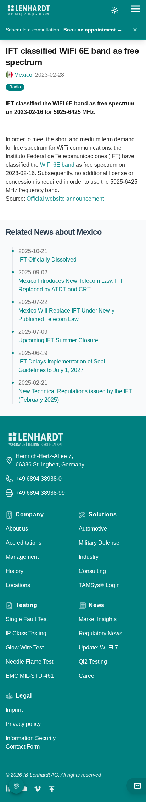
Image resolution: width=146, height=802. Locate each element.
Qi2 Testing (93, 662)
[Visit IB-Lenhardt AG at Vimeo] (37, 788)
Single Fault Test (27, 619)
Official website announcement (65, 199)
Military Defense (99, 543)
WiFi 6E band (57, 165)
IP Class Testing (26, 633)
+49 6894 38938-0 (39, 479)
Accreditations (23, 543)
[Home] (29, 10)
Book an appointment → (92, 30)
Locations (18, 585)
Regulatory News (100, 633)
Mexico (23, 75)
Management (22, 557)
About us (17, 529)
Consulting (92, 571)
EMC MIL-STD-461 (30, 676)
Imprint (14, 710)
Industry (89, 557)
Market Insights (98, 619)
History (14, 571)
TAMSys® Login (99, 585)
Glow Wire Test (25, 648)
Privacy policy (23, 724)
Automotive (93, 529)
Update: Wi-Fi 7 (98, 648)
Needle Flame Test (29, 662)
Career (87, 676)
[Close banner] (135, 29)
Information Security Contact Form (31, 742)
